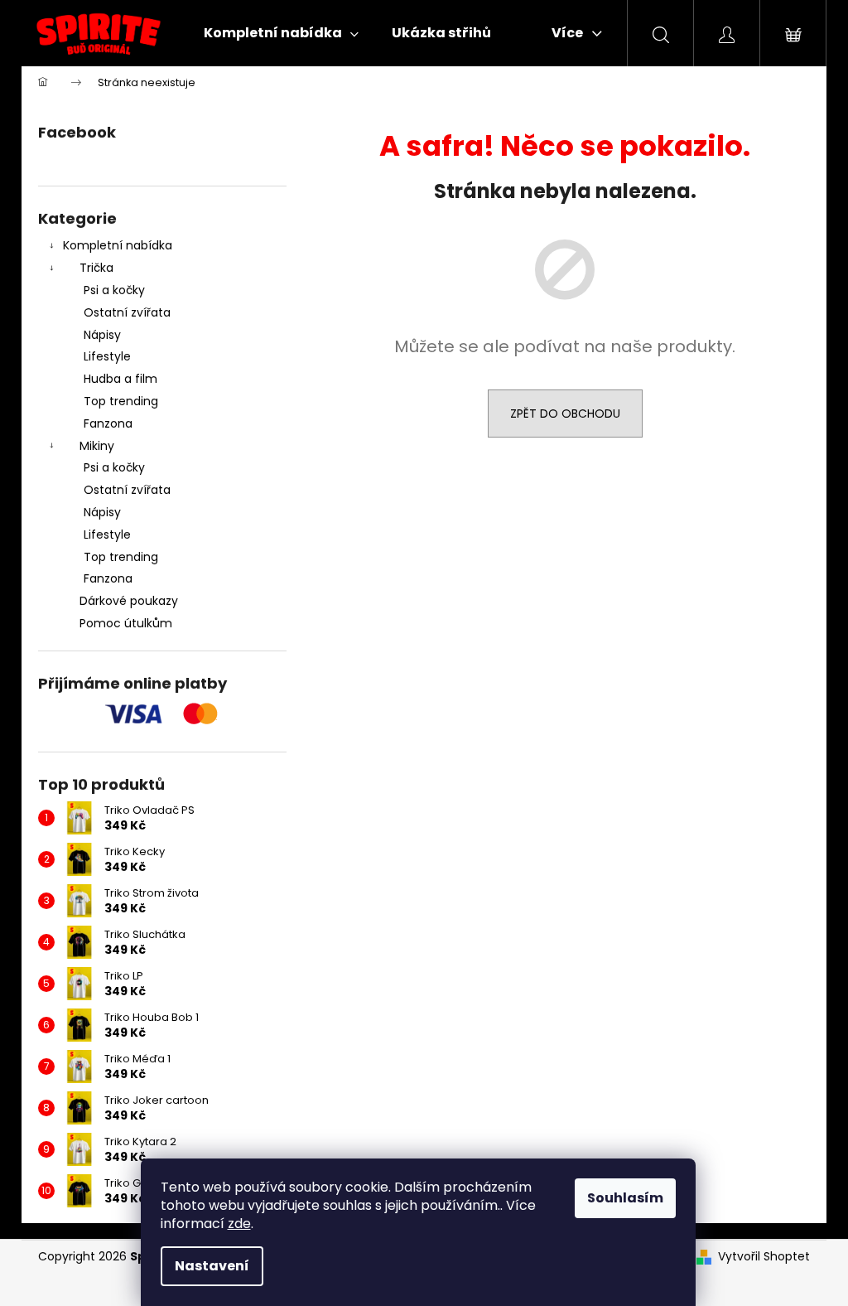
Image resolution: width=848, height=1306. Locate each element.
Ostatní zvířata (127, 312)
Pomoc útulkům (126, 623)
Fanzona (108, 423)
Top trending (121, 401)
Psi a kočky (114, 290)
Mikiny (97, 446)
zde (239, 1223)
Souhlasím (625, 1197)
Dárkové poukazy (129, 601)
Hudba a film (120, 378)
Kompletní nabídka (117, 245)
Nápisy (102, 334)
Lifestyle (107, 356)
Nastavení (212, 1265)
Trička (96, 267)
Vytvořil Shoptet (764, 1257)
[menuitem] (281, 33)
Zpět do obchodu (565, 413)
